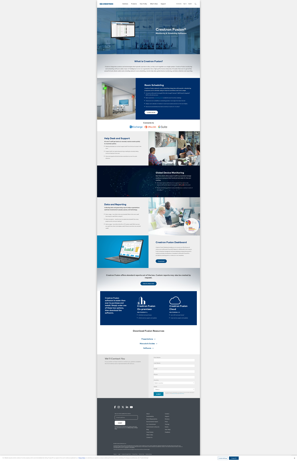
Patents (115, 454)
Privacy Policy (181, 393)
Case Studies (149, 432)
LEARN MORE (151, 112)
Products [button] (134, 3)
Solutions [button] (125, 3)
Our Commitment (151, 424)
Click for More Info (148, 283)
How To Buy (143, 3)
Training (167, 424)
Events (166, 427)
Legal (119, 454)
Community (179, 3)
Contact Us (149, 437)
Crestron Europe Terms (126, 454)
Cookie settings (149, 454)
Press (166, 421)
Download (161, 261)
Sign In (184, 3)
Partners (167, 419)
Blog (147, 429)
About (148, 413)
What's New (154, 3)
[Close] (294, 458)
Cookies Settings (223, 458)
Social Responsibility (151, 419)
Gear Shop (167, 429)
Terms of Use (174, 393)
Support (167, 416)
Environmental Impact (152, 421)
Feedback (167, 432)
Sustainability (150, 416)
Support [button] (163, 3)
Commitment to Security (152, 427)
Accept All (233, 458)
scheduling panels (158, 97)
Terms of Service (144, 449)
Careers (167, 413)
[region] (148, 458)
